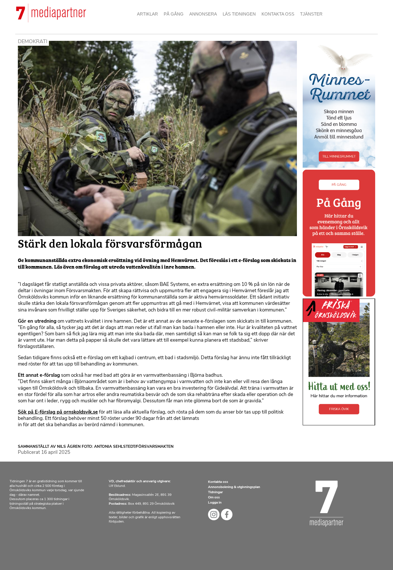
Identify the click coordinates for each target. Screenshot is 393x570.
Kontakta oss (278, 14)
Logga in (215, 502)
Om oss (272, 22)
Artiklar (147, 14)
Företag (201, 33)
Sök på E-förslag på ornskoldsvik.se (58, 412)
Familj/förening (210, 22)
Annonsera (203, 14)
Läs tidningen (239, 14)
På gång (174, 14)
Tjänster (311, 14)
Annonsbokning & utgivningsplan (234, 487)
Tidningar (215, 492)
